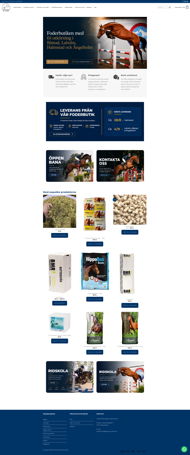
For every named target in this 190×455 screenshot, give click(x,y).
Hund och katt (80, 7)
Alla (71, 419)
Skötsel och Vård (43, 7)
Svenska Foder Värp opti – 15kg (95, 238)
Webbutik (46, 444)
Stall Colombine (48, 433)
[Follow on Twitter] (185, 1)
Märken (88, 7)
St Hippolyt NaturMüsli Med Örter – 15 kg (130, 346)
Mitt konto (46, 426)
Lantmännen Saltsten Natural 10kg (59, 335)
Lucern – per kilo (59, 229)
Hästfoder (17, 7)
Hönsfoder (68, 7)
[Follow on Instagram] (184, 1)
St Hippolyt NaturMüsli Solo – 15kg (94, 346)
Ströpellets (130, 299)
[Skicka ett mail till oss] (187, 1)
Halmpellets (130, 226)
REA (95, 7)
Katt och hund (75, 423)
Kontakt (46, 423)
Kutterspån (59, 297)
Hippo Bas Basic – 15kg (95, 293)
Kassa (45, 419)
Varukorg (46, 437)
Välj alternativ (60, 303)
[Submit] (169, 7)
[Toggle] (92, 419)
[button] (182, 7)
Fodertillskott (28, 7)
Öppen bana (47, 430)
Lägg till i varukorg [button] (59, 235)
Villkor (45, 440)
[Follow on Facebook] (182, 1)
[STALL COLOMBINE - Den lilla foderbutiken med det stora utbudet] (6, 7)
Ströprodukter (56, 7)
